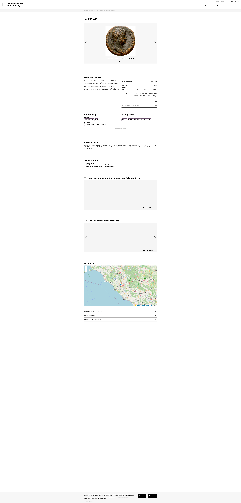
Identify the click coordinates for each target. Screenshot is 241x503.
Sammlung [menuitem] (235, 6)
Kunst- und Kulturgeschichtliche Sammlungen (100, 166)
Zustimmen (152, 496)
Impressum (87, 498)
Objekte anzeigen (120, 128)
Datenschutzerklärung (123, 497)
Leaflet (138, 305)
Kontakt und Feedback (92, 319)
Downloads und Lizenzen (93, 311)
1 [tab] (119, 62)
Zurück (85, 42)
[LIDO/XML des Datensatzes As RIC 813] (156, 105)
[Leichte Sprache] (232, 2)
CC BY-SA (131, 58)
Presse (217, 1)
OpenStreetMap (147, 305)
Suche (222, 1)
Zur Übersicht (147, 207)
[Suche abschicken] (228, 2)
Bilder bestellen (90, 315)
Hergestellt (87, 117)
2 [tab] (121, 62)
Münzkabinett (90, 163)
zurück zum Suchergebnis (93, 13)
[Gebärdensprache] (235, 2)
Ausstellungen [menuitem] (217, 6)
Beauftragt (87, 122)
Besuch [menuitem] (207, 6)
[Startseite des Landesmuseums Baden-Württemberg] (13, 5)
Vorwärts (155, 42)
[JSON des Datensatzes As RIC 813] (156, 101)
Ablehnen (142, 496)
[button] (120, 284)
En (238, 1)
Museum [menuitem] (227, 6)
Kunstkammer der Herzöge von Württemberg (99, 164)
